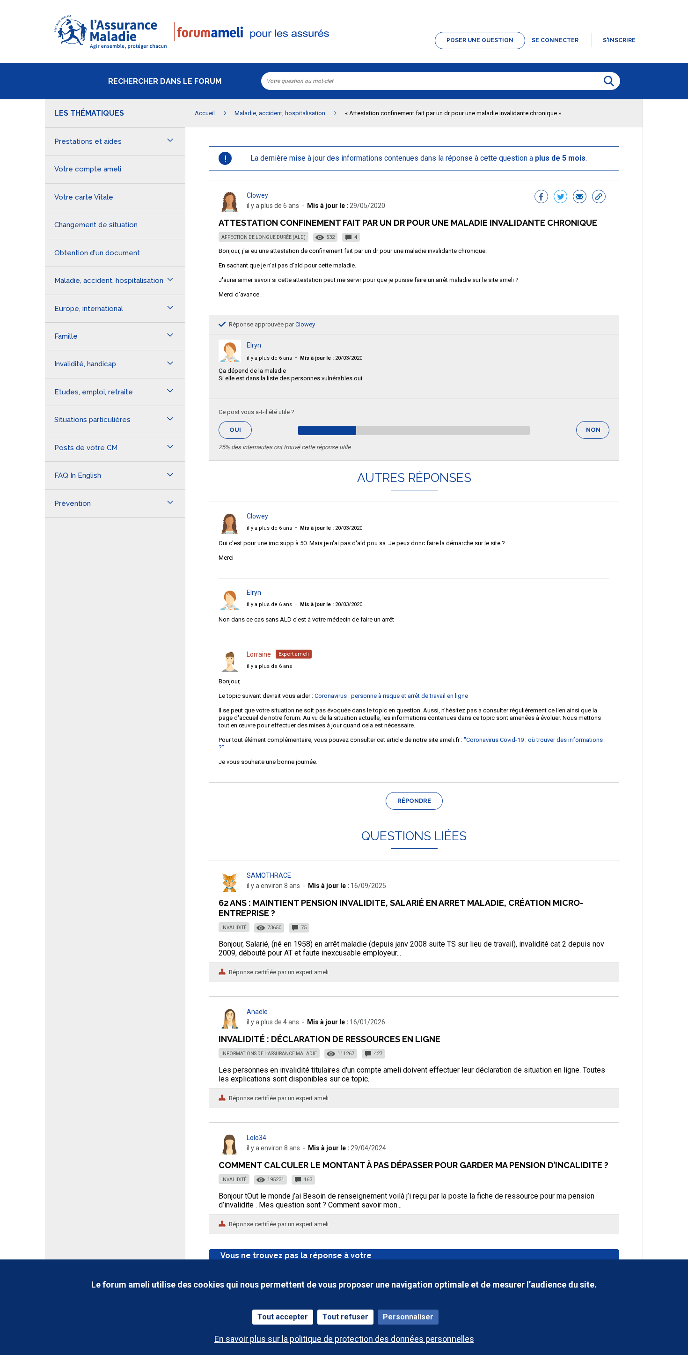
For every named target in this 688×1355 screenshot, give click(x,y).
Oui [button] (240, 429)
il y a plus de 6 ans (269, 358)
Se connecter (555, 40)
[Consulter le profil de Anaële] (230, 1026)
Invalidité (234, 927)
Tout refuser (345, 1316)
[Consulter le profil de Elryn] (230, 359)
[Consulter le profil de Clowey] (230, 209)
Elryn (254, 345)
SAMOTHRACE (269, 875)
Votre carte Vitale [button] (83, 197)
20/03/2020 (331, 358)
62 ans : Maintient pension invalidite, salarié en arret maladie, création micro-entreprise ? (401, 908)
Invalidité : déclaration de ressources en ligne (329, 1039)
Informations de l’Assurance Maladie (269, 1053)
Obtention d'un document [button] (97, 253)
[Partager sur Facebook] (541, 198)
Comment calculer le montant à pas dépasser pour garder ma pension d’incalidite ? (413, 1165)
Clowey (257, 195)
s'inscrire (619, 40)
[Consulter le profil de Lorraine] (230, 669)
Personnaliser (408, 1316)
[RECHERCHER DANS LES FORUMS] (609, 81)
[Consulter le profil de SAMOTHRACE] (230, 889)
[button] (344, 49)
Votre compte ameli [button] (87, 169)
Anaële (257, 1011)
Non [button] (597, 432)
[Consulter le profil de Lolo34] (230, 1152)
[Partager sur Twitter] (560, 198)
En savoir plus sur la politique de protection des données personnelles (344, 1339)
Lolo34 (256, 1137)
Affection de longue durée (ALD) (263, 237)
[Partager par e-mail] (579, 198)
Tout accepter (282, 1316)
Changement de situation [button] (96, 225)
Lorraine (259, 654)
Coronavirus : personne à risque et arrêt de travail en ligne (391, 695)
